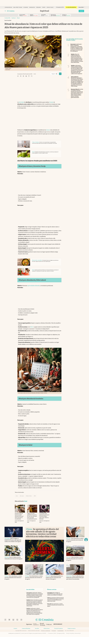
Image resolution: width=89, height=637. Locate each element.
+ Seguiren (54, 74)
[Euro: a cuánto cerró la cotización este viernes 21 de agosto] (14, 550)
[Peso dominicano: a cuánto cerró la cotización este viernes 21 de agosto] (34, 569)
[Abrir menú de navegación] (5, 11)
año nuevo (22, 495)
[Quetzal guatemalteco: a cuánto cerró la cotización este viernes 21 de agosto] (55, 569)
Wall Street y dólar (17, 7)
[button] (86, 539)
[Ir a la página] (11, 11)
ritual (18, 17)
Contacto (15, 628)
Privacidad (54, 630)
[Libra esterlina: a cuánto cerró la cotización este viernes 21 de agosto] (75, 550)
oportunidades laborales (33, 285)
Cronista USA (7, 17)
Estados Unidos (29, 495)
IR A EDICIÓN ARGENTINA (71, 7)
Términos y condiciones (45, 630)
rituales (51, 102)
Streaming (38, 7)
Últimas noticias (8, 7)
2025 (35, 495)
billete (31, 327)
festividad (21, 102)
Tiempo (43, 7)
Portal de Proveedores (58, 628)
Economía (25, 7)
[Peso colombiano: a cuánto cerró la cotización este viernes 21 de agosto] (14, 569)
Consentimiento (60, 630)
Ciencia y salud (50, 7)
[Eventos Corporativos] (36, 624)
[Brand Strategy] (42, 624)
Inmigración (32, 7)
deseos (48, 130)
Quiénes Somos (46, 628)
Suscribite (37, 628)
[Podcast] (49, 624)
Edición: (81, 7)
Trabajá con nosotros (71, 628)
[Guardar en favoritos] (60, 74)
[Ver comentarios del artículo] (31, 76)
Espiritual (14, 17)
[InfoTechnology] (58, 624)
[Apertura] (29, 624)
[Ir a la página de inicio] (44, 620)
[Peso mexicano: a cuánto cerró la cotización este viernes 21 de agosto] (75, 532)
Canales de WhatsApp (26, 628)
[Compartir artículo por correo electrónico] (28, 76)
